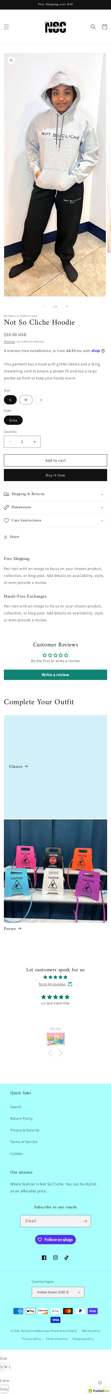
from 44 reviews (52, 984)
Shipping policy (83, 1339)
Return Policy (21, 1118)
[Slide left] (44, 306)
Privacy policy (31, 1339)
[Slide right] (67, 306)
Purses (10, 929)
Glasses (15, 767)
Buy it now (55, 475)
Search (16, 1107)
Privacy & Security (24, 1130)
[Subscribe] (85, 1221)
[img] (55, 977)
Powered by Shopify (64, 1331)
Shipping (9, 341)
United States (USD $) (53, 1292)
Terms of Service (23, 1141)
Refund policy (91, 1331)
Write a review (55, 674)
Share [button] (14, 536)
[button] (6, 27)
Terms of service (57, 1339)
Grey (13, 420)
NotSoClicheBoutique (35, 1331)
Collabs (16, 1153)
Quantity (10, 431)
